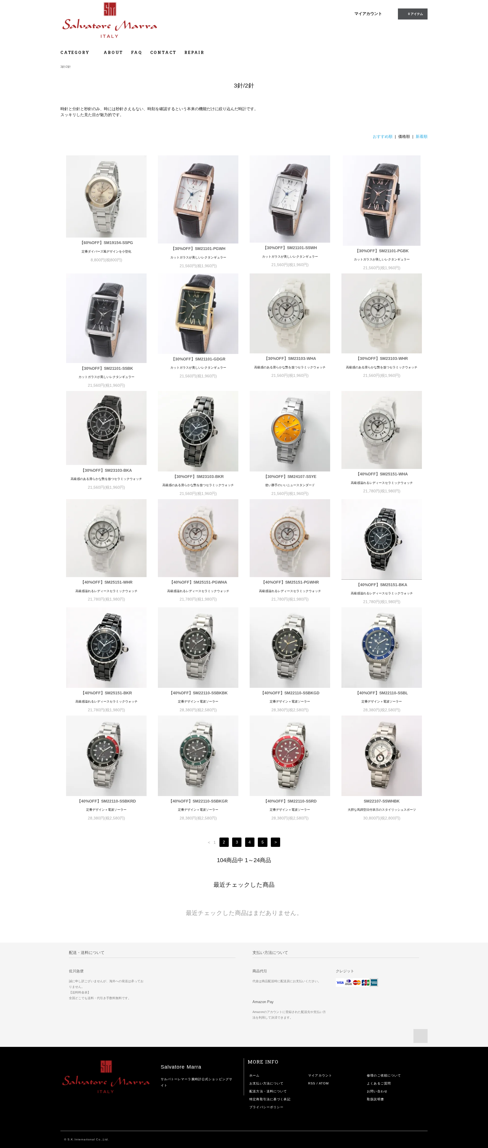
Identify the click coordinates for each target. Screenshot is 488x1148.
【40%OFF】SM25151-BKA (381, 584)
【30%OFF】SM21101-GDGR (198, 359)
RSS (311, 1083)
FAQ (136, 52)
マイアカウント (368, 13)
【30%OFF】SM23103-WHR (382, 358)
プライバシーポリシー (266, 1107)
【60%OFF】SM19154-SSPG (106, 242)
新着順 (422, 136)
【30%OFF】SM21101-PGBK (382, 251)
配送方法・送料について (268, 1091)
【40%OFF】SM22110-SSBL (381, 693)
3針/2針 (65, 66)
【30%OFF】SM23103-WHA (290, 358)
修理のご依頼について (384, 1075)
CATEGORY (75, 52)
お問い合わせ (377, 1091)
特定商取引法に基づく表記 (269, 1099)
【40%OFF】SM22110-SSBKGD (289, 693)
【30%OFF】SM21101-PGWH (198, 248)
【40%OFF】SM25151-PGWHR (290, 582)
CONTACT (163, 52)
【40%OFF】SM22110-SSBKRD (106, 801)
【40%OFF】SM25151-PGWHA (198, 582)
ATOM (324, 1083)
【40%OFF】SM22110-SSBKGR (198, 801)
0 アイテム (415, 14)
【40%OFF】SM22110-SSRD (290, 801)
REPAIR (194, 52)
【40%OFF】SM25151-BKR (106, 693)
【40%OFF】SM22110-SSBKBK (198, 693)
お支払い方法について (266, 1083)
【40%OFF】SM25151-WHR (106, 582)
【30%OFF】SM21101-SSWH (290, 247)
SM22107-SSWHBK (382, 801)
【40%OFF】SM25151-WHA (382, 474)
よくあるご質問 (379, 1083)
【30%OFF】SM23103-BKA (106, 470)
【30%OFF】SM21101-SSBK (106, 368)
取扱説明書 (375, 1099)
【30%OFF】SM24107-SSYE (289, 476)
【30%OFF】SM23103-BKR (198, 476)
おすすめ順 (383, 136)
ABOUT (113, 52)
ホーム (254, 1075)
